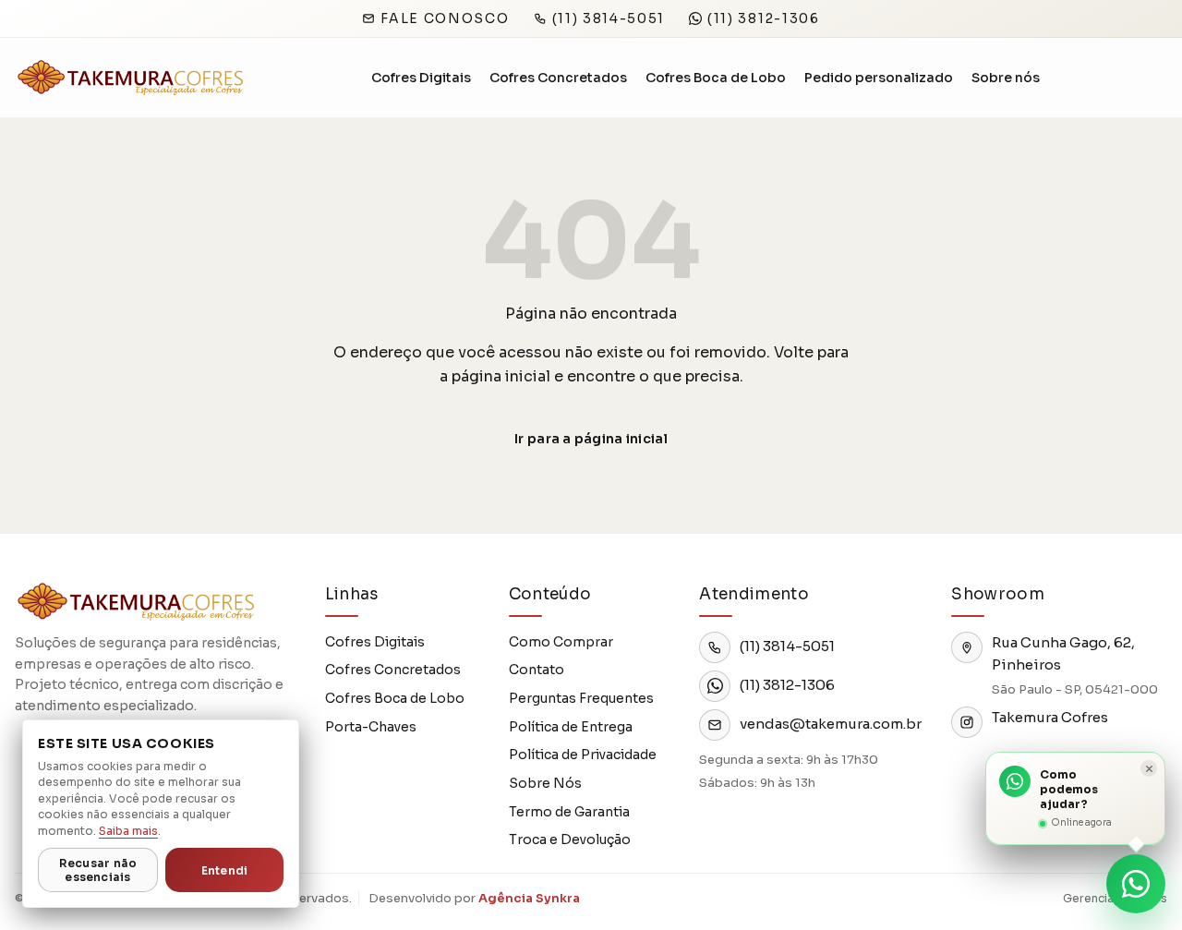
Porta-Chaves (370, 727)
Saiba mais (128, 831)
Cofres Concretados (558, 77)
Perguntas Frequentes (581, 698)
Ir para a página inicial (591, 438)
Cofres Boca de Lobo (715, 77)
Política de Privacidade (583, 754)
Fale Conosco (444, 18)
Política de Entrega (571, 727)
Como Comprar (561, 642)
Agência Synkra (529, 898)
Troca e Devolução (570, 839)
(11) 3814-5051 (609, 18)
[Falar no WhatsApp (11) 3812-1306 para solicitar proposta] (1135, 883)
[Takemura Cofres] (129, 78)
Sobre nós (1005, 77)
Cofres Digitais (421, 77)
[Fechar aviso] (1148, 768)
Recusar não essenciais (98, 870)
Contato (536, 669)
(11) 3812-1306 (763, 18)
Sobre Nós (545, 783)
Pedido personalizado (878, 77)
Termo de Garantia (569, 811)
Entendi (224, 870)
